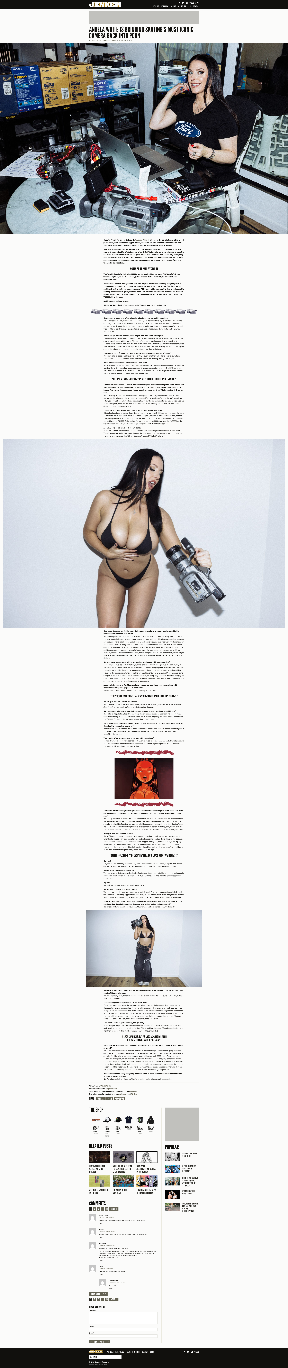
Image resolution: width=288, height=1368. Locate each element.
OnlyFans (139, 365)
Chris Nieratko (109, 40)
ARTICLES (156, 6)
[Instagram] (186, 2)
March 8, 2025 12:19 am (107, 1246)
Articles (100, 1098)
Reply (101, 1223)
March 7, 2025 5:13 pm (106, 1217)
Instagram (122, 1094)
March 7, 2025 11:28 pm (107, 1231)
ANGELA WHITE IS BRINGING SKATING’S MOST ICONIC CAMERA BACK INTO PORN (141, 32)
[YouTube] (191, 2)
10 (107, 1209)
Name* (91, 1326)
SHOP (189, 6)
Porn (110, 1098)
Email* (91, 1333)
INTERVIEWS (165, 6)
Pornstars (119, 1098)
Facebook (133, 1091)
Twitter (134, 1094)
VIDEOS (173, 6)
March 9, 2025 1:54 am (106, 1269)
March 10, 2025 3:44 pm (117, 1283)
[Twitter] (183, 2)
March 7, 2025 (95, 40)
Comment (93, 1310)
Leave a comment (97, 1307)
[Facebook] (179, 2)
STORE (152, 1352)
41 (131, 40)
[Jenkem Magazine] (105, 4)
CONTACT (196, 6)
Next (113, 1209)
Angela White (142, 240)
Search (90, 1357)
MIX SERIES (182, 6)
